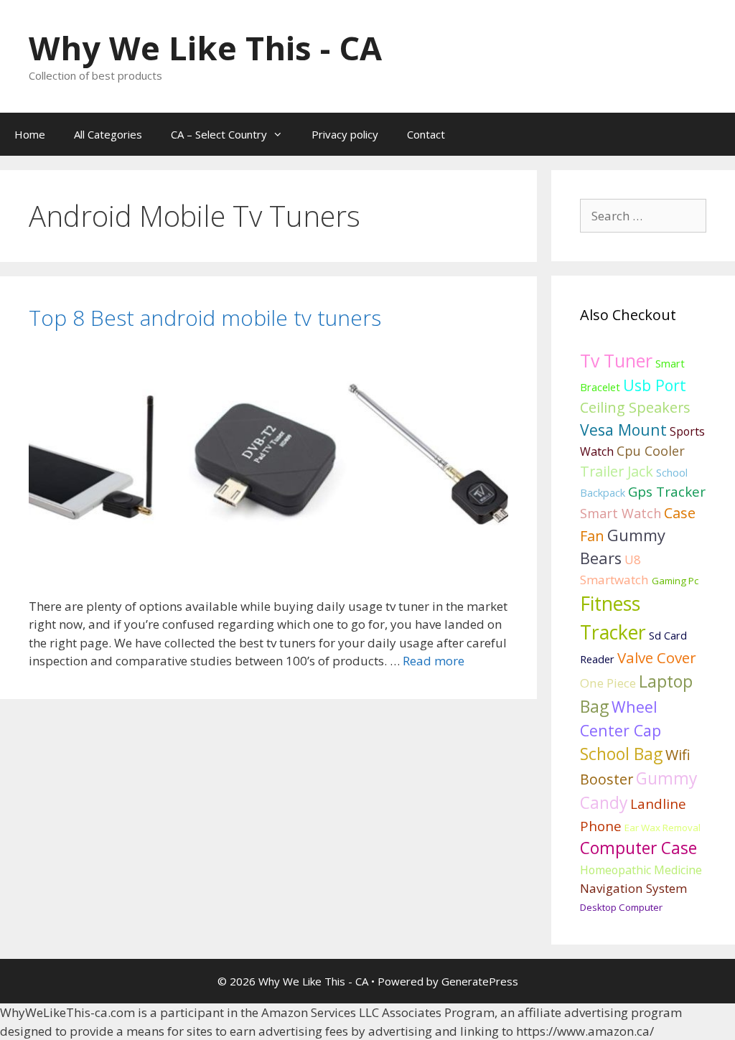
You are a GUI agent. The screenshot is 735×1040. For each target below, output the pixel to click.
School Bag (621, 753)
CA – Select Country (219, 134)
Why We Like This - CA (205, 48)
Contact (426, 134)
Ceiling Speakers (635, 407)
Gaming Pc (675, 580)
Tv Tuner (616, 360)
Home (29, 134)
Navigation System (633, 888)
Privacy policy (345, 134)
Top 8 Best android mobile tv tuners (205, 317)
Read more (433, 660)
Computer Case (638, 848)
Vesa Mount (623, 429)
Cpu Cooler (651, 450)
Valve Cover (656, 657)
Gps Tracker (667, 491)
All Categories (108, 134)
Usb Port (654, 385)
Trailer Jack (616, 471)
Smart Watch (620, 513)
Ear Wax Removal (662, 827)
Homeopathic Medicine (641, 870)
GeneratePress (479, 981)
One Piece (608, 683)
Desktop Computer (621, 907)
